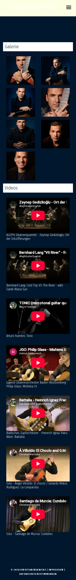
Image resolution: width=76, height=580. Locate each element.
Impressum (56, 569)
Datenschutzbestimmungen (38, 574)
